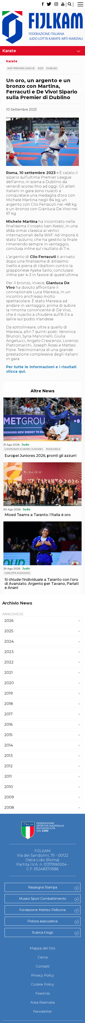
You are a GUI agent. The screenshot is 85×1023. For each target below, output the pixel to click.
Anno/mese (13, 614)
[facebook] (42, 4)
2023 (40, 68)
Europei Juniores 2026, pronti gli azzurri (40, 455)
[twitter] (49, 4)
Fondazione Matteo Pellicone (42, 910)
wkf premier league (21, 68)
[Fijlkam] (42, 27)
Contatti (42, 966)
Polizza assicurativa (42, 921)
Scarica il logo (42, 932)
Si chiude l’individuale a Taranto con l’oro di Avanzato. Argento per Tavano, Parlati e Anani (42, 583)
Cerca (43, 957)
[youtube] (63, 4)
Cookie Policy (42, 984)
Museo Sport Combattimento (42, 899)
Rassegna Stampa (42, 887)
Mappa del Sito (42, 948)
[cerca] (69, 4)
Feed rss (42, 993)
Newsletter (42, 1011)
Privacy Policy (42, 975)
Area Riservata (42, 1002)
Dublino (51, 68)
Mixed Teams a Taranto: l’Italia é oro (38, 515)
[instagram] (56, 4)
